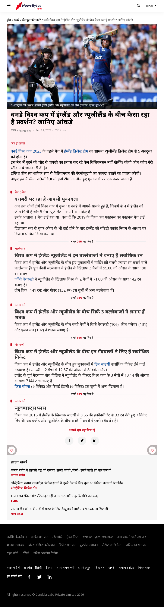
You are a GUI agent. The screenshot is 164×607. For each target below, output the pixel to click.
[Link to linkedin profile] (49, 577)
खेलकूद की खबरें (31, 20)
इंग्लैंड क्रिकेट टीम (76, 151)
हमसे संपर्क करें (65, 568)
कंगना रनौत (18, 475)
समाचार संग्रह (126, 568)
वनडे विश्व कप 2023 (26, 151)
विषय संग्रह (144, 568)
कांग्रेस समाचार (39, 537)
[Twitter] (82, 441)
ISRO (14, 501)
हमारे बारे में (13, 568)
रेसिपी (26, 553)
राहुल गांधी (12, 553)
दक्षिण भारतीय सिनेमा (46, 553)
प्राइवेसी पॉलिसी (33, 568)
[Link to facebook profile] (29, 577)
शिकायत (99, 568)
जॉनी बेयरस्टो (24, 279)
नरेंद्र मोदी (57, 537)
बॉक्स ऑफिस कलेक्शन (41, 545)
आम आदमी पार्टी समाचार (131, 537)
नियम (49, 568)
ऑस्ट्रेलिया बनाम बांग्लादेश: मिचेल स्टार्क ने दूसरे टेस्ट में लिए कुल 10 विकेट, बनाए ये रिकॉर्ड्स (67, 483)
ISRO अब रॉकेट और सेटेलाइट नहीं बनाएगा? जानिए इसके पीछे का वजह (54, 496)
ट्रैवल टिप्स (72, 537)
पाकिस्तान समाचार (136, 545)
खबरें (16, 20)
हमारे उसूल (84, 568)
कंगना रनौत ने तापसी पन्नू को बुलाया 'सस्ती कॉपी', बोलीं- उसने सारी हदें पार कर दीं (61, 471)
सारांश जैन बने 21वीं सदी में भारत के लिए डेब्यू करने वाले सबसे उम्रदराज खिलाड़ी (59, 509)
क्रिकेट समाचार (67, 545)
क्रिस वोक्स (22, 386)
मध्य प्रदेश (17, 514)
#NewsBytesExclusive (98, 537)
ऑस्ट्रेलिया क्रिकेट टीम (24, 488)
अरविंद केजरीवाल (17, 537)
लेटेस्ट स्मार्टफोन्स (111, 545)
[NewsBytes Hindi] (29, 6)
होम (9, 20)
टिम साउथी (102, 364)
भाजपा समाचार (15, 545)
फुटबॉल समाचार (89, 545)
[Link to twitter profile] (39, 577)
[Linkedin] (95, 441)
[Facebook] (69, 441)
